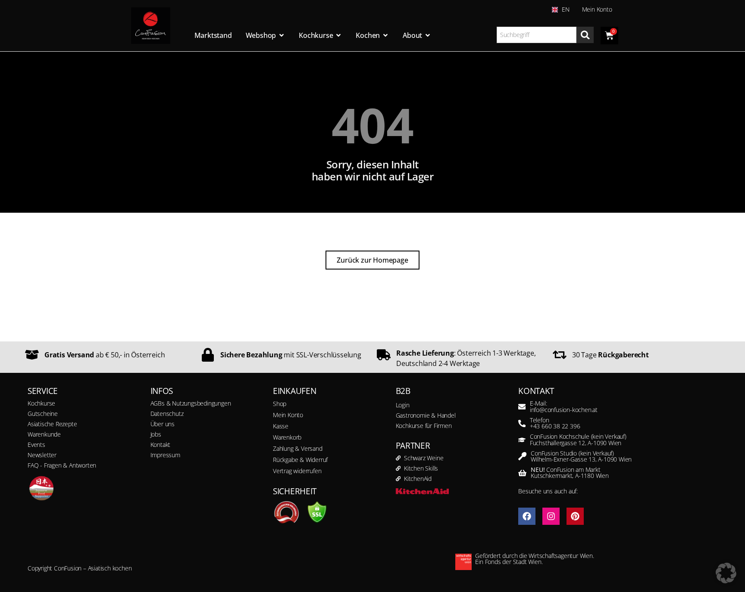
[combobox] (537, 35)
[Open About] (427, 35)
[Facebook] (526, 516)
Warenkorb (287, 437)
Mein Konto (597, 9)
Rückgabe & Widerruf (300, 460)
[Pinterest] (575, 516)
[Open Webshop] (281, 35)
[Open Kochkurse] (338, 35)
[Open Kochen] (385, 35)
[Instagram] (551, 516)
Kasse (280, 426)
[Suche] (585, 35)
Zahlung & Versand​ (297, 448)
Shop (279, 404)
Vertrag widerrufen (297, 471)
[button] (726, 573)
